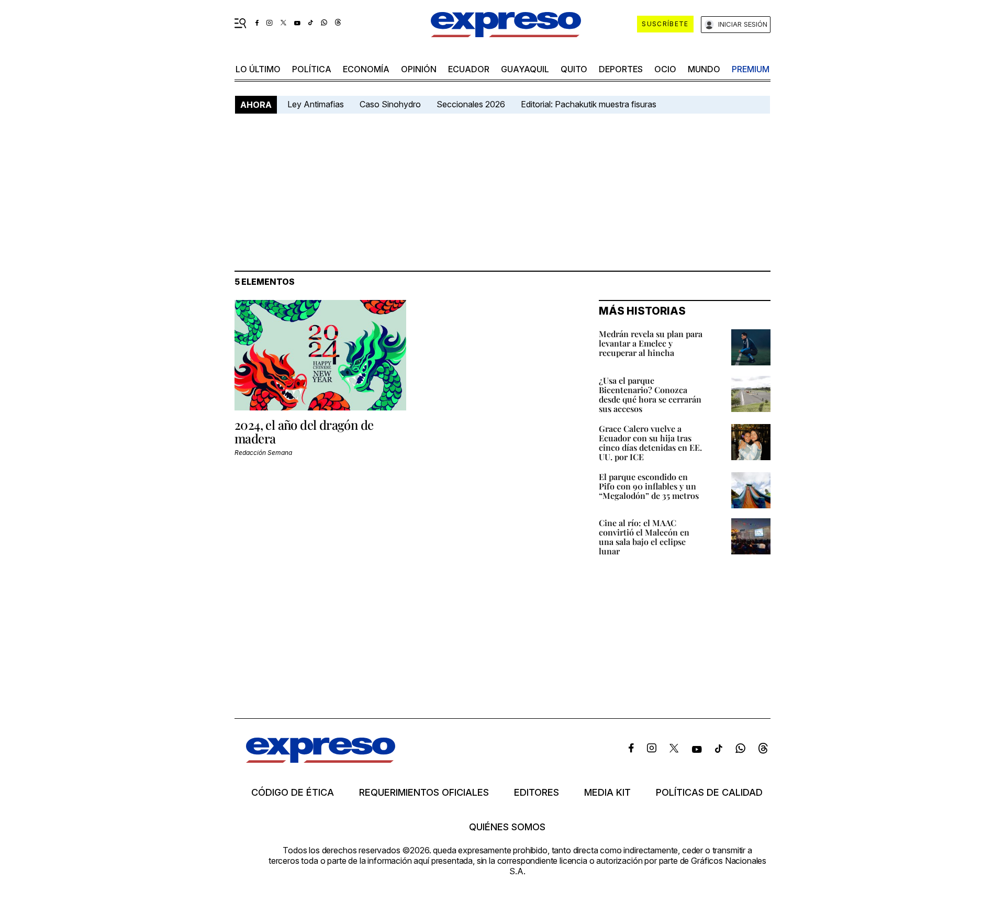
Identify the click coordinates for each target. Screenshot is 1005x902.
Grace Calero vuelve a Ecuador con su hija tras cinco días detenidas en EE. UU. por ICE (650, 442)
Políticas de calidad (709, 792)
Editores (536, 792)
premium (750, 69)
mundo (704, 69)
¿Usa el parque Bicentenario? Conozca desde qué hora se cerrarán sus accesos (650, 394)
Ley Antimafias (315, 104)
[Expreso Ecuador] (320, 759)
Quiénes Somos (507, 827)
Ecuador (468, 69)
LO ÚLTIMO (258, 69)
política (311, 69)
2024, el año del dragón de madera (303, 431)
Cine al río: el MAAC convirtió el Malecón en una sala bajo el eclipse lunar (644, 536)
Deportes (621, 69)
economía (366, 69)
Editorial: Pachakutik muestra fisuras (589, 104)
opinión (419, 69)
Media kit (607, 792)
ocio (665, 69)
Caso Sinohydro (390, 104)
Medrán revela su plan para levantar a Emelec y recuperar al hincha (650, 343)
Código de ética (292, 792)
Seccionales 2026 (471, 104)
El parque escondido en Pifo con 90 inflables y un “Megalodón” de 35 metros (649, 486)
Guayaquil (525, 69)
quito (574, 69)
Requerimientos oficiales (424, 792)
